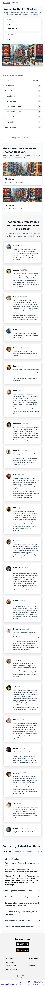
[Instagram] (28, 976)
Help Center (10, 962)
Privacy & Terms (11, 966)
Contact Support (11, 969)
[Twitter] (22, 976)
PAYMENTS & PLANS (23, 852)
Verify (29, 984)
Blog (31, 962)
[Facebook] (16, 976)
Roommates (20, 984)
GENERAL (7, 852)
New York (6, 3)
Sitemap (32, 966)
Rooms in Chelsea (7, 985)
